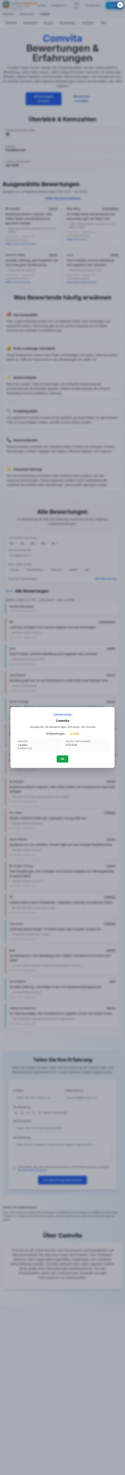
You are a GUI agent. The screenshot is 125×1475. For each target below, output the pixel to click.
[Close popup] (120, 5)
